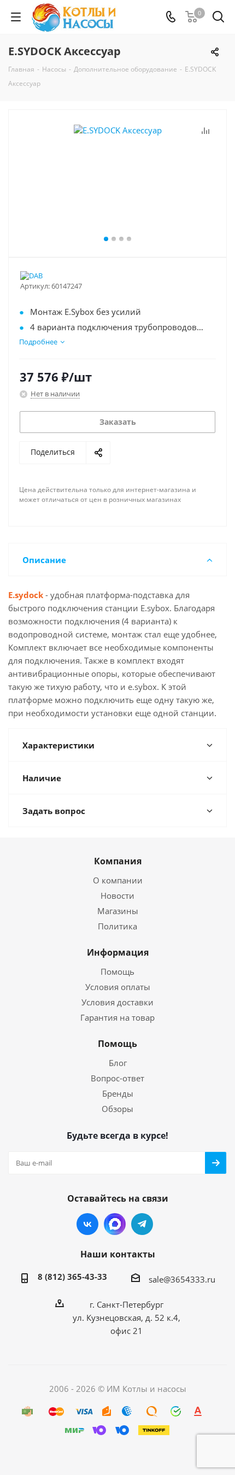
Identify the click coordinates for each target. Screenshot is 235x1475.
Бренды (117, 1093)
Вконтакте (87, 1224)
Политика (117, 926)
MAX (115, 1224)
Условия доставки (117, 1002)
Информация (118, 952)
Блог (118, 1062)
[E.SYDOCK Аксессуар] (118, 178)
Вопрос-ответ (117, 1078)
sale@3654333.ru (182, 1279)
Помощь (117, 971)
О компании (118, 880)
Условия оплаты (117, 986)
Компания (118, 861)
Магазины (117, 910)
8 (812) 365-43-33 (72, 1276)
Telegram (142, 1224)
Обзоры (117, 1108)
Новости (117, 895)
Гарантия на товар (117, 1017)
